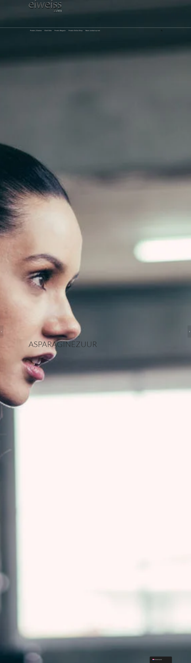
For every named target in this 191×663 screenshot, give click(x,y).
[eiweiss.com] (45, 14)
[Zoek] (160, 30)
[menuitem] (36, 30)
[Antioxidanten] (1, 331)
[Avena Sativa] (189, 331)
